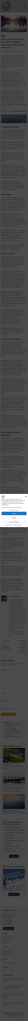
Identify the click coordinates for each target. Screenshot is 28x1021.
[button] (25, 496)
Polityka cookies (9, 524)
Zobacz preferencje (14, 522)
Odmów (14, 517)
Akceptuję (14, 513)
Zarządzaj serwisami (13, 509)
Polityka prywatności (17, 524)
